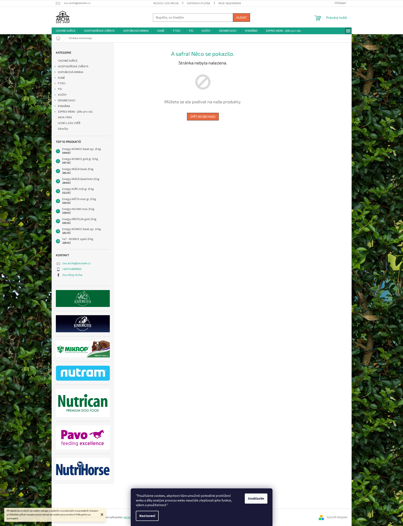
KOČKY (62, 95)
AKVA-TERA (65, 117)
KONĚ (61, 78)
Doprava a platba (198, 3)
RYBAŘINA (64, 106)
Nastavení (147, 516)
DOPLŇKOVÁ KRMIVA (70, 72)
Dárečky (63, 129)
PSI (60, 89)
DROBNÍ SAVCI (66, 100)
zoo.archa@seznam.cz (76, 263)
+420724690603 (71, 269)
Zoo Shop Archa (72, 275)
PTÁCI (61, 83)
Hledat (241, 17)
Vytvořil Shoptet (337, 517)
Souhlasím (256, 498)
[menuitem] (66, 30)
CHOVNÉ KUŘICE (68, 61)
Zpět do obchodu (202, 116)
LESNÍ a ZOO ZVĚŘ (69, 123)
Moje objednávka (230, 3)
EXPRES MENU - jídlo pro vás (75, 112)
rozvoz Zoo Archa (166, 3)
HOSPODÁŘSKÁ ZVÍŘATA (73, 66)
